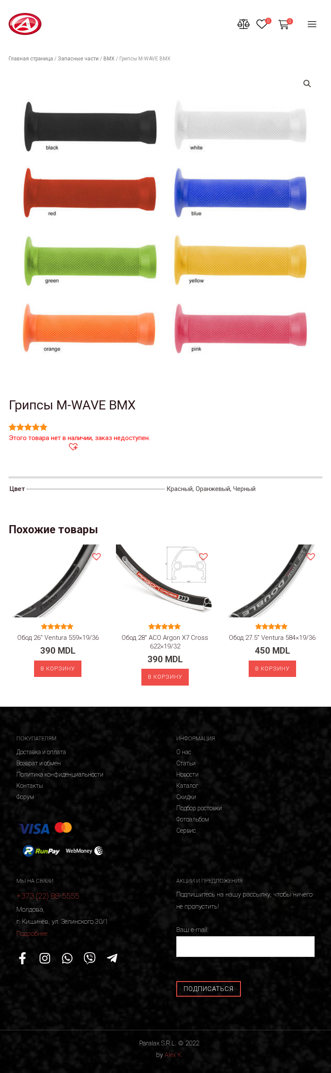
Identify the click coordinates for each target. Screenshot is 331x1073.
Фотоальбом (192, 819)
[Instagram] (45, 958)
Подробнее (31, 934)
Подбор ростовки (199, 808)
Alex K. (174, 1055)
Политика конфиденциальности (59, 774)
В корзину (58, 668)
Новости (187, 774)
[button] (73, 446)
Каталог (187, 785)
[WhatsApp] (67, 958)
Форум (25, 796)
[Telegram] (112, 958)
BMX (109, 59)
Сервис (186, 830)
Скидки (186, 796)
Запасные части (78, 59)
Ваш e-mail (191, 930)
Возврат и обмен (38, 763)
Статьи (186, 763)
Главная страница (31, 59)
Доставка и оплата (41, 752)
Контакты (29, 785)
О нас (183, 752)
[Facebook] (22, 958)
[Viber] (90, 958)
